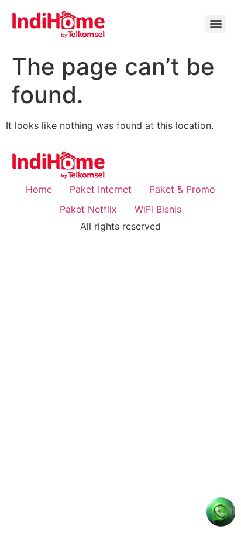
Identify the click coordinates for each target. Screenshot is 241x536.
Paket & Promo (182, 189)
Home (39, 189)
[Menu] (215, 24)
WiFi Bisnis (158, 209)
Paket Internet (101, 189)
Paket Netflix (88, 209)
